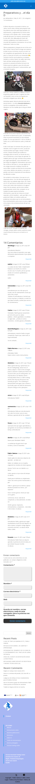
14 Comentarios (7, 20)
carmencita (12, 406)
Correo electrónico (11, 592)
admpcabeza (9, 18)
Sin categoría (26, 18)
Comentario (9, 565)
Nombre (7, 584)
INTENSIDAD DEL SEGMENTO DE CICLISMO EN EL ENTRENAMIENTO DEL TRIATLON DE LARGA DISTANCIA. (16, 652)
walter (10, 264)
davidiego (11, 246)
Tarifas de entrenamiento (14, 740)
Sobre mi (9, 738)
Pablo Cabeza (12, 453)
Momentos (10, 735)
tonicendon (11, 286)
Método (9, 727)
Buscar (29, 633)
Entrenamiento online (13, 730)
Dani (4, 673)
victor (10, 395)
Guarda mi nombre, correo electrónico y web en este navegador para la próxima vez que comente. (16, 612)
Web (5, 599)
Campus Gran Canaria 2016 (16, 671)
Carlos (10, 310)
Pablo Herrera (12, 348)
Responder (29, 259)
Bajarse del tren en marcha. (17, 687)
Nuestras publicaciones (13, 732)
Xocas (10, 423)
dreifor (10, 438)
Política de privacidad (16, 780)
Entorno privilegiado (12, 743)
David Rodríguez (13, 329)
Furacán (10, 537)
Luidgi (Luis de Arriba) (9, 678)
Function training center (13, 745)
